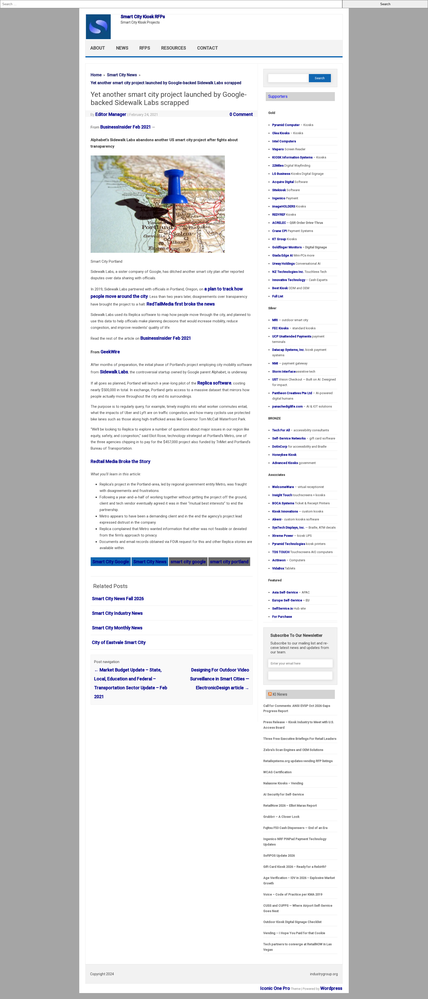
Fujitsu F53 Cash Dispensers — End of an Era (295, 828)
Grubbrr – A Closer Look (281, 817)
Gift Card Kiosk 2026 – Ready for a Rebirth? (294, 867)
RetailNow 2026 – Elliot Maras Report (290, 805)
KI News (280, 694)
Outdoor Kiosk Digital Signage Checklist (292, 922)
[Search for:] (171, 4)
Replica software (214, 382)
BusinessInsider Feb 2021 (125, 126)
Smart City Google (110, 561)
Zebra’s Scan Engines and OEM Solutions (293, 750)
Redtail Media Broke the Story (120, 461)
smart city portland (229, 561)
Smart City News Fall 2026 (118, 598)
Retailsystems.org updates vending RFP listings (298, 761)
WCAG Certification (277, 772)
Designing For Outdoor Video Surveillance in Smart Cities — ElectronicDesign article (219, 678)
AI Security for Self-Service (283, 794)
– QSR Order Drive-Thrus (297, 223)
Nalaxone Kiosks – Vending (283, 783)
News (122, 48)
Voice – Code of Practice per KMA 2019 (292, 894)
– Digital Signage (299, 247)
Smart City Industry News (117, 613)
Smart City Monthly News (117, 627)
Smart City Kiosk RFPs (143, 16)
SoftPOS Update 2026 (279, 855)
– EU (290, 600)
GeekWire (110, 351)
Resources (173, 48)
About (97, 48)
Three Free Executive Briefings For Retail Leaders (299, 739)
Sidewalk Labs (114, 371)
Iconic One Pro (275, 988)
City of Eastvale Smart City (119, 642)
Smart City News (149, 561)
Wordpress (331, 988)
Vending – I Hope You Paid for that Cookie (294, 933)
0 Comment (241, 114)
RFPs (144, 48)
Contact (207, 48)
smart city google (188, 561)
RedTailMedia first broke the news (181, 304)
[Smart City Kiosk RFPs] (101, 37)
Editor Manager (110, 114)
